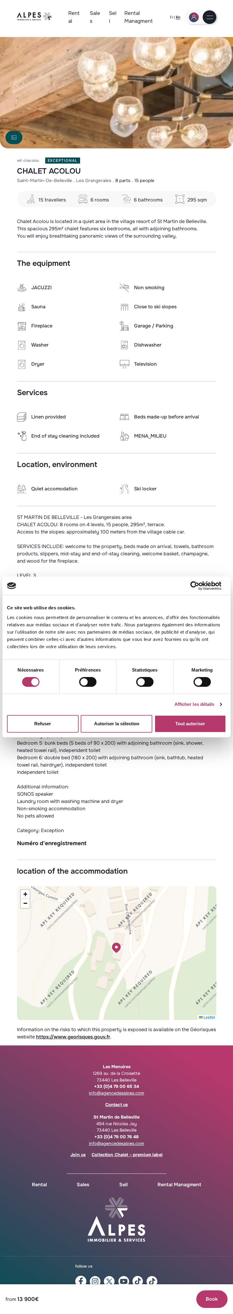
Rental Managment (138, 17)
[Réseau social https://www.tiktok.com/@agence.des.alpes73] (152, 1281)
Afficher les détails (194, 704)
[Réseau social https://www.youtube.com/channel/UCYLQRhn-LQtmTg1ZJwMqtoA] (123, 1281)
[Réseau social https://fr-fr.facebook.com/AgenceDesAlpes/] (80, 1281)
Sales (95, 17)
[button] (116, 947)
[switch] (87, 682)
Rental (73, 17)
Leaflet (209, 1017)
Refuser (42, 723)
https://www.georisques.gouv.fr (73, 1037)
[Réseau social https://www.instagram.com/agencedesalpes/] (95, 1281)
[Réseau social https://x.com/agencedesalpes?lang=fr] (109, 1281)
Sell (112, 17)
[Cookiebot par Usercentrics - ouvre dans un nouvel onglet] (199, 585)
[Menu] (210, 17)
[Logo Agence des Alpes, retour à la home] (34, 18)
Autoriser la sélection (116, 723)
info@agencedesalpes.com (116, 1093)
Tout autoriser (190, 723)
